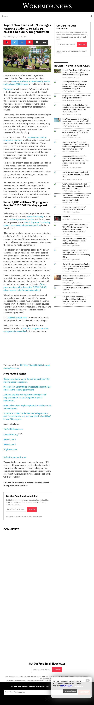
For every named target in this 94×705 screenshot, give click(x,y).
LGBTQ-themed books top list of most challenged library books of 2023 (75, 174)
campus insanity (25, 462)
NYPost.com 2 (9, 444)
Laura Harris (22, 37)
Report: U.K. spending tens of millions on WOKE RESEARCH (73, 208)
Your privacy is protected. (13, 516)
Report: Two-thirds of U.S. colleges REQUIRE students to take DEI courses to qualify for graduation (76, 72)
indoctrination (40, 468)
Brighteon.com (10, 449)
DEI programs (18, 465)
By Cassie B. (75, 292)
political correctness (12, 471)
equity (6, 468)
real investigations (11, 474)
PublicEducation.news (17, 317)
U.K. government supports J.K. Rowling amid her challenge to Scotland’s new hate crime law (74, 299)
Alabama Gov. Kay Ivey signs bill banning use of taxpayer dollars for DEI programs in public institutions (24, 398)
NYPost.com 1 (9, 439)
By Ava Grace (75, 151)
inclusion (29, 468)
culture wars (39, 462)
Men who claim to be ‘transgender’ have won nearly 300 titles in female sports (76, 278)
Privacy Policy (66, 686)
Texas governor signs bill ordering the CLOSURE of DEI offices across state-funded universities (25, 287)
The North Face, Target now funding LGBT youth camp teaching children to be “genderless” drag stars (76, 266)
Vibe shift (66, 217)
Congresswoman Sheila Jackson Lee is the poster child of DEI (76, 97)
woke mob (8, 477)
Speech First (39, 474)
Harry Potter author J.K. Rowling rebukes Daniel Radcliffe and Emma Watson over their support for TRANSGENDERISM (76, 108)
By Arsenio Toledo (76, 179)
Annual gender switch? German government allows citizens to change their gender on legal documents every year (74, 85)
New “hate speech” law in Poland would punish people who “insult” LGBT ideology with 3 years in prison (76, 121)
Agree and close (70, 691)
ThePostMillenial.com (13, 429)
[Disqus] (27, 563)
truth (48, 474)
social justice (27, 474)
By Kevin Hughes (76, 91)
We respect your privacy (34, 680)
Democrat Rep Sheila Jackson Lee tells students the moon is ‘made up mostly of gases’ (75, 133)
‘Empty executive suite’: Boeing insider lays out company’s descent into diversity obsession (76, 186)
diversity (29, 465)
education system (42, 465)
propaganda (28, 471)
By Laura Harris (75, 77)
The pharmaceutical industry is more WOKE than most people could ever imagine (74, 241)
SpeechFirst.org (10, 434)
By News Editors (76, 100)
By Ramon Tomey (76, 114)
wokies (17, 477)
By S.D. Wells (75, 203)
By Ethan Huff (75, 126)
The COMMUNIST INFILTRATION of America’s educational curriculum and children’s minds (75, 198)
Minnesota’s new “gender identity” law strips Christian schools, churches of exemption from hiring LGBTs (76, 253)
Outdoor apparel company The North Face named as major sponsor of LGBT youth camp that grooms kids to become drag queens (75, 160)
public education (42, 471)
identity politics (17, 468)
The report (8, 89)
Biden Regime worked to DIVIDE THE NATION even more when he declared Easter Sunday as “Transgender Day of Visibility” (75, 228)
